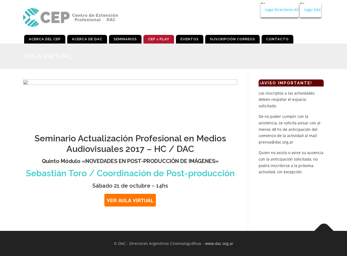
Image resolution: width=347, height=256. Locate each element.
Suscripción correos (232, 39)
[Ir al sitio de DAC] (310, 10)
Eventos (190, 39)
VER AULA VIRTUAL (130, 200)
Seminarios (125, 39)
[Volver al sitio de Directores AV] (280, 10)
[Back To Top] (324, 230)
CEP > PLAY (158, 39)
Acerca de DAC (87, 39)
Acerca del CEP (45, 39)
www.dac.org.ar (219, 243)
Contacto (277, 39)
